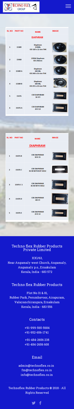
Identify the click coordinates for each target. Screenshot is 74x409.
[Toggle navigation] (68, 6)
